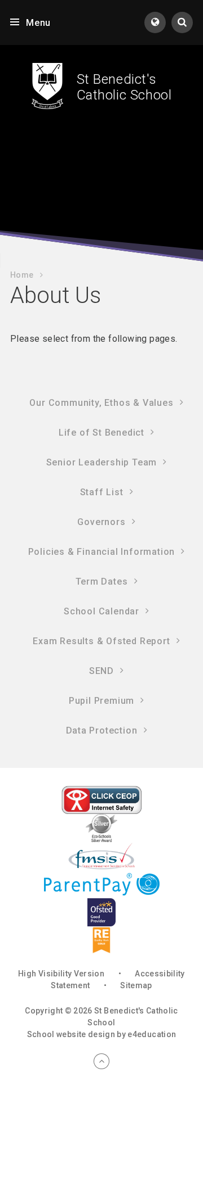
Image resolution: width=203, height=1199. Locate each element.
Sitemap (136, 985)
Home (21, 274)
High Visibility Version (61, 973)
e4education (151, 1034)
